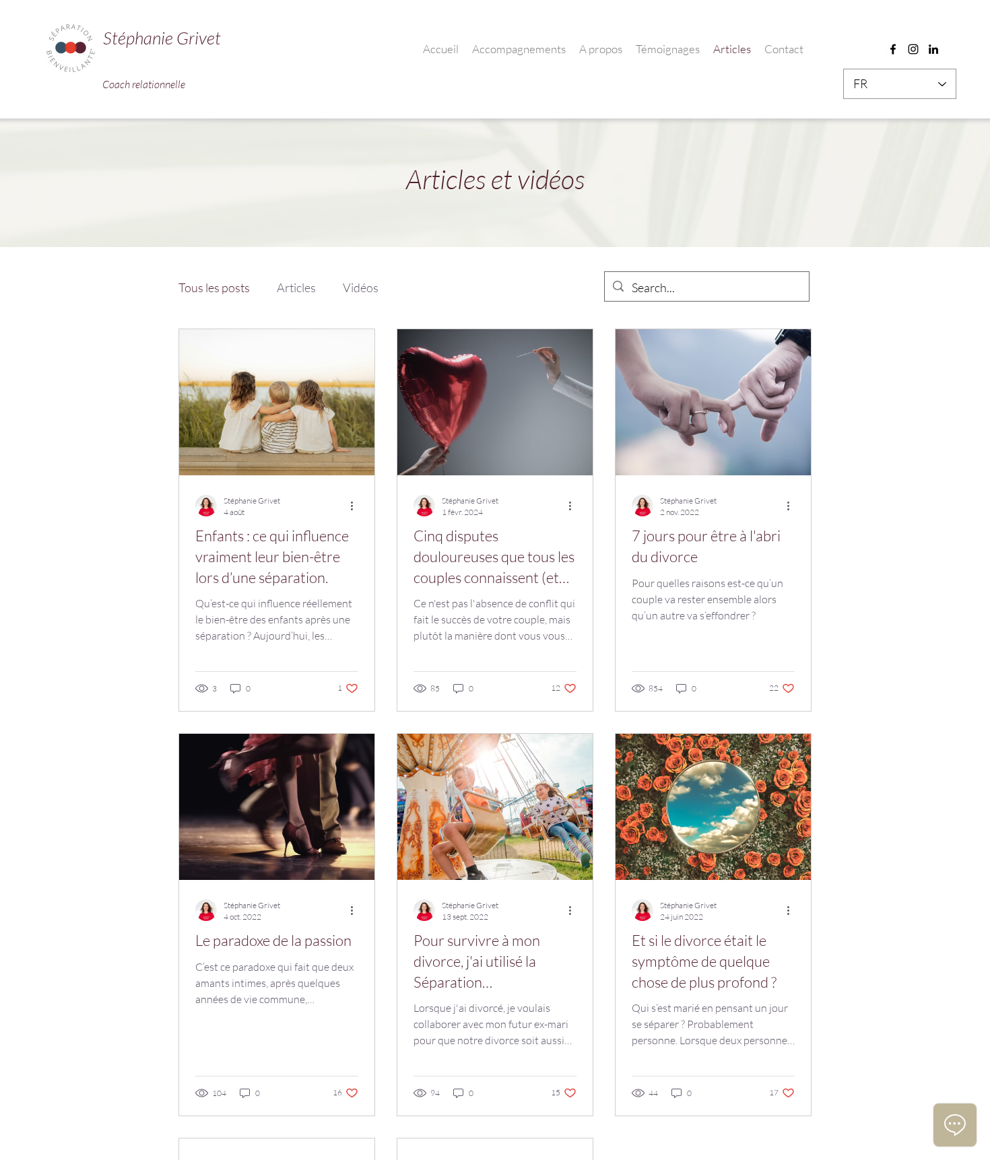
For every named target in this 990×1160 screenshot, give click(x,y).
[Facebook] (893, 49)
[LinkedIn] (933, 49)
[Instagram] (913, 49)
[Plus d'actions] (356, 506)
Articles (296, 287)
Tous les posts (214, 287)
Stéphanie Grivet (162, 37)
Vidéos (360, 287)
